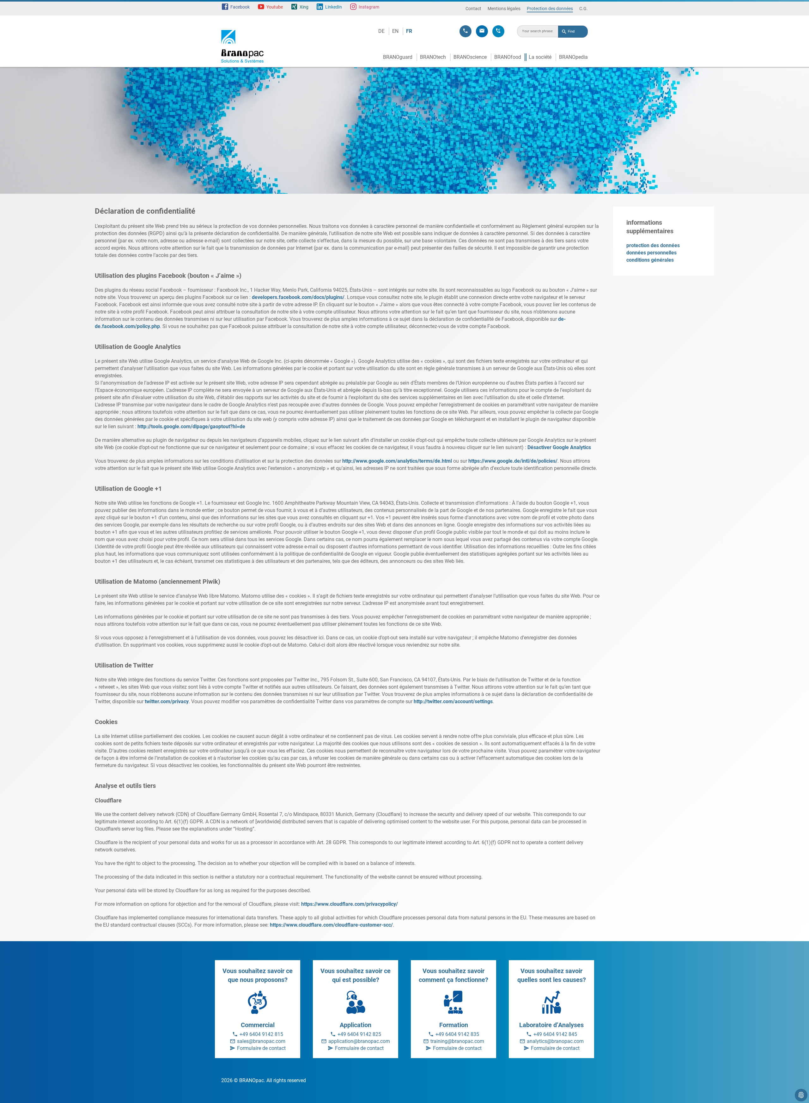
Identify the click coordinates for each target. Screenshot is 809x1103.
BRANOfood (507, 57)
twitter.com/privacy (167, 701)
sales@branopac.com (261, 1041)
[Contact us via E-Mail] (482, 31)
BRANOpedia (573, 57)
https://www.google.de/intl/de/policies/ (512, 461)
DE (381, 31)
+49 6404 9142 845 (555, 1034)
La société (540, 57)
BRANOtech (433, 57)
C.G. (583, 8)
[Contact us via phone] (465, 31)
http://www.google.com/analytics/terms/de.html (397, 461)
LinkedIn (333, 6)
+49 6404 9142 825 (359, 1034)
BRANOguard (397, 57)
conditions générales (650, 260)
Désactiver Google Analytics (559, 447)
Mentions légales (504, 8)
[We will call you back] (498, 31)
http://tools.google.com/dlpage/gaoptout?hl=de (191, 427)
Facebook (240, 6)
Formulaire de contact (261, 1048)
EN (395, 31)
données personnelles (651, 253)
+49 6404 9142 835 (457, 1034)
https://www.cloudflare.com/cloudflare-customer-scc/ (331, 925)
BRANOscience (470, 57)
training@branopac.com (457, 1041)
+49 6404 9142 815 (261, 1034)
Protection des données (550, 8)
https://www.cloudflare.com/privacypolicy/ (349, 904)
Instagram (369, 6)
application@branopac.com (359, 1041)
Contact (473, 8)
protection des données (653, 245)
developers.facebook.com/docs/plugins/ (298, 297)
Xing (304, 6)
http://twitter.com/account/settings (453, 701)
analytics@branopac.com (555, 1041)
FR (409, 31)
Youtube (274, 6)
